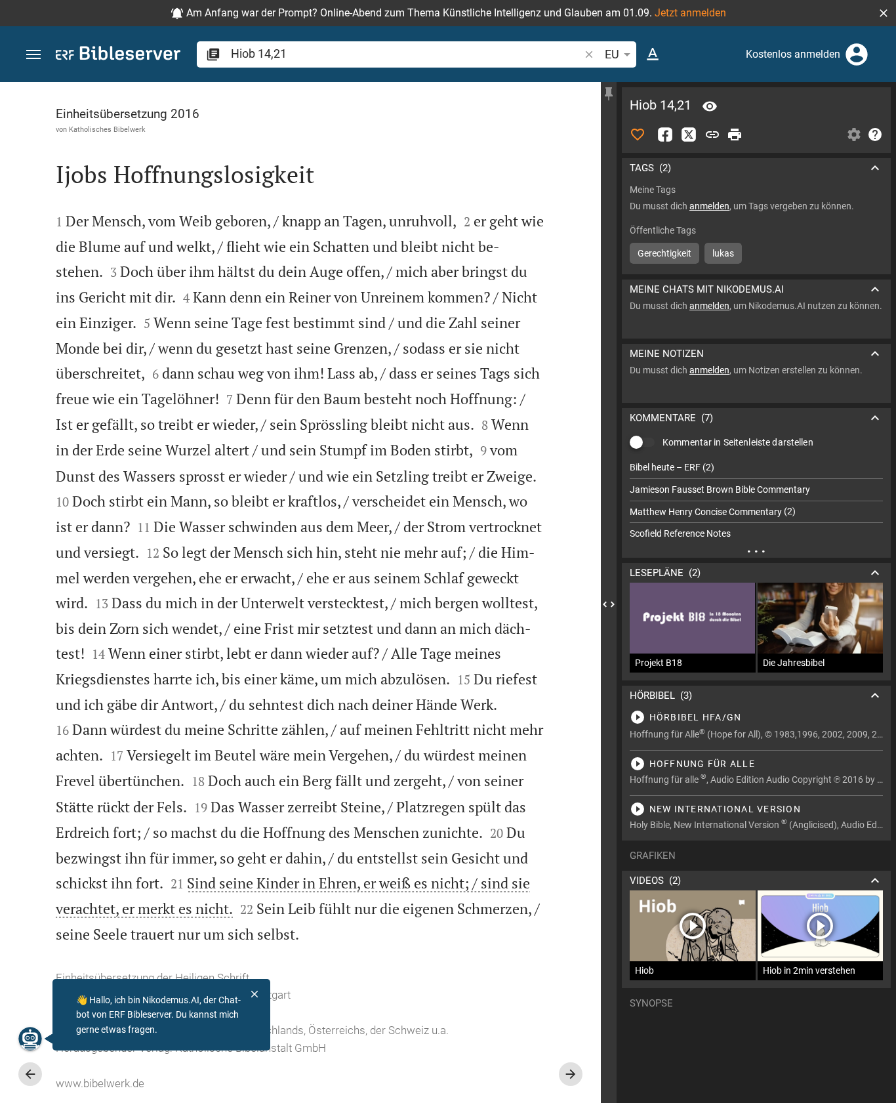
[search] (406, 53)
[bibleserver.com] (118, 55)
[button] (883, 13)
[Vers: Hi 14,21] (709, 106)
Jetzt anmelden (690, 13)
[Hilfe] (875, 134)
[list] (756, 501)
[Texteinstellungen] (653, 54)
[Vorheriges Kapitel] (30, 1074)
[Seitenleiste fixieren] (609, 94)
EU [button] (612, 54)
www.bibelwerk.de (100, 1083)
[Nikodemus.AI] (30, 1039)
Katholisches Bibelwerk (107, 129)
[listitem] (756, 467)
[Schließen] (254, 994)
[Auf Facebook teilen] (665, 134)
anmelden (709, 206)
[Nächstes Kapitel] (570, 1074)
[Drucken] (734, 134)
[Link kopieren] (712, 134)
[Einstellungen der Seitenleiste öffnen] (854, 134)
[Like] (637, 134)
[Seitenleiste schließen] (609, 604)
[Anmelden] (857, 54)
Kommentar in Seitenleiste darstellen (737, 442)
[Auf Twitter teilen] (688, 134)
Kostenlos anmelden (793, 54)
